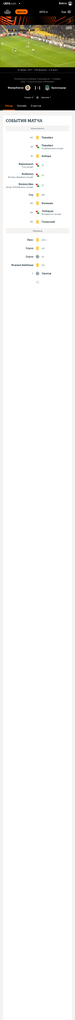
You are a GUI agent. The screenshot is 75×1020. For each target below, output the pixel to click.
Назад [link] (10, 20)
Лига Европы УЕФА (7, 12)
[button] (65, 11)
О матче (36, 106)
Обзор (9, 106)
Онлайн (22, 106)
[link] (21, 11)
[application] (37, 46)
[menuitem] (25, 11)
